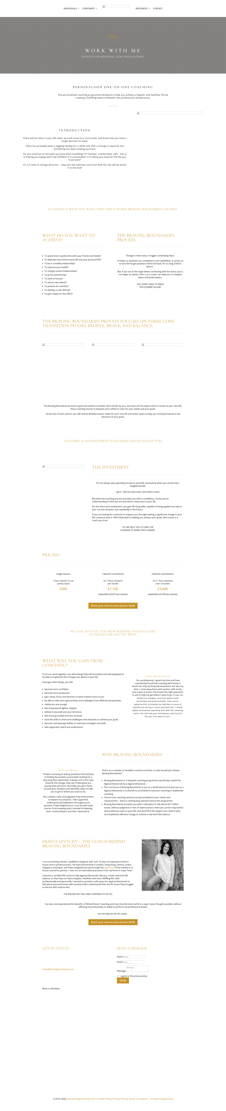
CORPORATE (88, 8)
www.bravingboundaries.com (81, 1098)
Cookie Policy (104, 1098)
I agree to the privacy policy (133, 976)
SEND (123, 980)
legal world (109, 867)
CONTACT (158, 8)
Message (121, 970)
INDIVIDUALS (70, 8)
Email (119, 961)
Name (120, 956)
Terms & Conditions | (139, 1098)
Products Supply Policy (162, 1098)
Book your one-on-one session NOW (113, 605)
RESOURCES (142, 8)
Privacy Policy (119, 1098)
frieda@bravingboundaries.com (58, 969)
